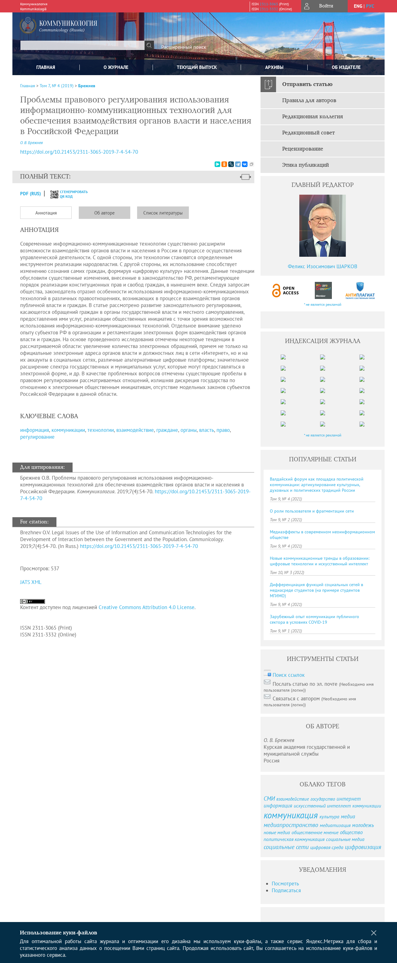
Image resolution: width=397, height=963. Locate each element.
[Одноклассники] (224, 164)
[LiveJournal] (231, 164)
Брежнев (86, 85)
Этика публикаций (305, 165)
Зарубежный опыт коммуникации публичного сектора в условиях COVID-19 (314, 619)
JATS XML (31, 582)
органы (189, 430)
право (223, 430)
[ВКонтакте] (245, 164)
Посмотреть (285, 883)
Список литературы (163, 213)
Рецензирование (302, 149)
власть (206, 430)
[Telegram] (238, 164)
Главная (45, 67)
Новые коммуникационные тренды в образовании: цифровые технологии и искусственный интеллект (319, 561)
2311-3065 (269, 4)
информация (34, 430)
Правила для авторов (309, 100)
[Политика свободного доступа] (286, 290)
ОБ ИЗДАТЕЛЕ (346, 67)
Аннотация (46, 213)
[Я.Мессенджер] (217, 164)
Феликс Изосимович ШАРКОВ (322, 266)
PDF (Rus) (30, 194)
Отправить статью (307, 84)
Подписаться (286, 890)
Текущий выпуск (197, 67)
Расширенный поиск (183, 47)
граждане (167, 430)
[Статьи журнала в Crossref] (323, 290)
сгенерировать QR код (70, 194)
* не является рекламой (322, 304)
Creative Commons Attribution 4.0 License (146, 607)
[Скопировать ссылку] (251, 164)
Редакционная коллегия (312, 117)
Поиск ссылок (289, 674)
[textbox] (82, 45)
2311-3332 (269, 9)
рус (370, 6)
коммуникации (68, 430)
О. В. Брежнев (31, 142)
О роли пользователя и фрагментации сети (312, 511)
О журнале (116, 67)
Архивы (274, 67)
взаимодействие (135, 430)
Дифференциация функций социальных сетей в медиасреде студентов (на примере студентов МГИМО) (316, 590)
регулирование (37, 436)
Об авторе (104, 213)
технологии (100, 430)
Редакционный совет (308, 133)
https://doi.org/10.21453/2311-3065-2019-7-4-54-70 (79, 151)
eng (358, 6)
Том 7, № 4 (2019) (57, 85)
